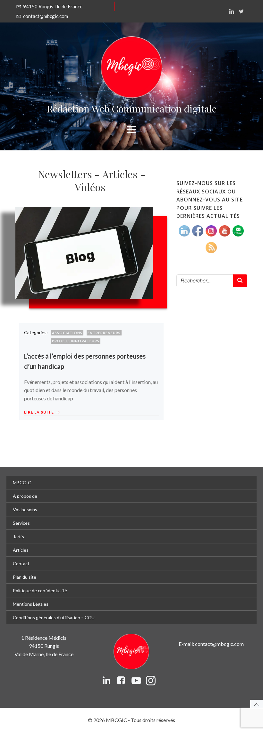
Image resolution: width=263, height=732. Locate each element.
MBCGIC (22, 482)
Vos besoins (25, 509)
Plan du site (24, 577)
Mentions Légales (30, 604)
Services (21, 523)
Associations (67, 333)
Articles (21, 550)
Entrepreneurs (104, 333)
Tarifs (18, 536)
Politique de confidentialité (40, 590)
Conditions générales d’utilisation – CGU (54, 617)
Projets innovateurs (75, 341)
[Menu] (131, 130)
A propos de (25, 496)
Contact (21, 563)
